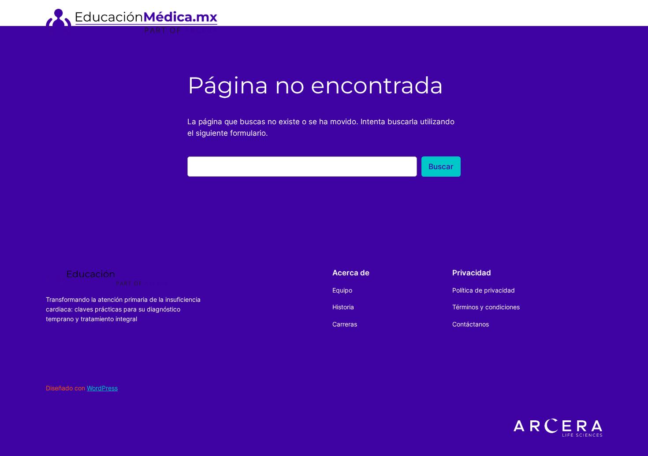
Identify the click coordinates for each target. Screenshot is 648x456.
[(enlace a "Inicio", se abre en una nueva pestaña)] (131, 21)
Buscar (441, 166)
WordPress (102, 388)
